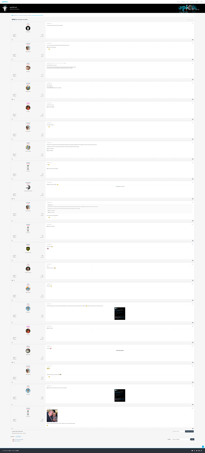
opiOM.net (5, 2)
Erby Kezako (28, 182)
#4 (192, 83)
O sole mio (28, 43)
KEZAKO (116, 186)
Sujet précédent (15, 431)
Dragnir (28, 63)
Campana (28, 162)
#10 (192, 202)
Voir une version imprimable (18, 439)
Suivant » (19, 436)
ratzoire (28, 346)
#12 (192, 244)
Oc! (28, 23)
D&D (10, 450)
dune (28, 284)
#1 (192, 23)
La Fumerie (20, 15)
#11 (192, 224)
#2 (192, 43)
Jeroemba (28, 83)
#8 (192, 162)
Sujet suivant (20, 431)
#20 (192, 408)
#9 (192, 182)
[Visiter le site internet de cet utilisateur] (12, 99)
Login (201, 1)
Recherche (192, 1)
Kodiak (28, 142)
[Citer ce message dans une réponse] (193, 39)
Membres (183, 1)
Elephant (28, 244)
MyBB (17, 450)
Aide (187, 1)
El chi (28, 303)
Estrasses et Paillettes (27, 15)
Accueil (178, 1)
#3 (192, 63)
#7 (192, 142)
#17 (192, 346)
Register (197, 1)
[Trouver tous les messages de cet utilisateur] (12, 39)
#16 (192, 326)
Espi (28, 264)
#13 (192, 264)
